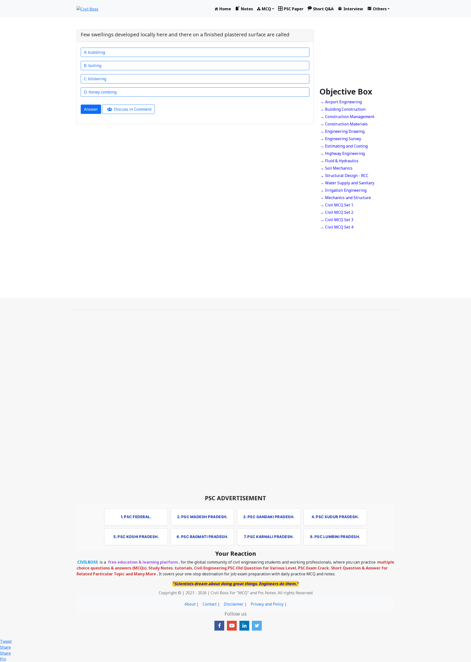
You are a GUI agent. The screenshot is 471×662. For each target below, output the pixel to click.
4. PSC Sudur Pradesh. (335, 516)
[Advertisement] (356, 56)
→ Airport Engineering (341, 102)
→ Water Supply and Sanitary (347, 183)
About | (191, 604)
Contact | (211, 604)
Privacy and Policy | (269, 604)
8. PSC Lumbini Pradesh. (335, 536)
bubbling (96, 52)
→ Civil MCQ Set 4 (336, 227)
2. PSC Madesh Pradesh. (202, 516)
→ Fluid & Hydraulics (339, 160)
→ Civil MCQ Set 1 (336, 205)
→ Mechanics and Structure (345, 197)
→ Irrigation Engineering (343, 190)
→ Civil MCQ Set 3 (336, 219)
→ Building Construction (343, 109)
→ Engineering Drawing (342, 131)
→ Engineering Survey (340, 138)
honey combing (103, 92)
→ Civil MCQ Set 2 (336, 212)
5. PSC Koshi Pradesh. (136, 536)
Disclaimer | (235, 604)
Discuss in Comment (133, 109)
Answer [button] (91, 109)
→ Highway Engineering (342, 153)
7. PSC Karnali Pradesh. (269, 536)
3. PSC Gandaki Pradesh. (268, 516)
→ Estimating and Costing (344, 146)
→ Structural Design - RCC (344, 175)
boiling (94, 65)
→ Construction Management (347, 116)
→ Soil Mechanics (336, 168)
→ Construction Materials (344, 124)
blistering (96, 78)
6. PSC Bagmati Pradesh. (202, 536)
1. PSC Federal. (136, 516)
